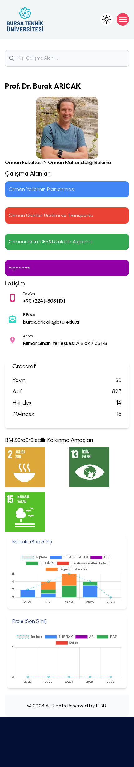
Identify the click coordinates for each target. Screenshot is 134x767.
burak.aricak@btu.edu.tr (51, 322)
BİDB (100, 705)
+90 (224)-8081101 (44, 301)
